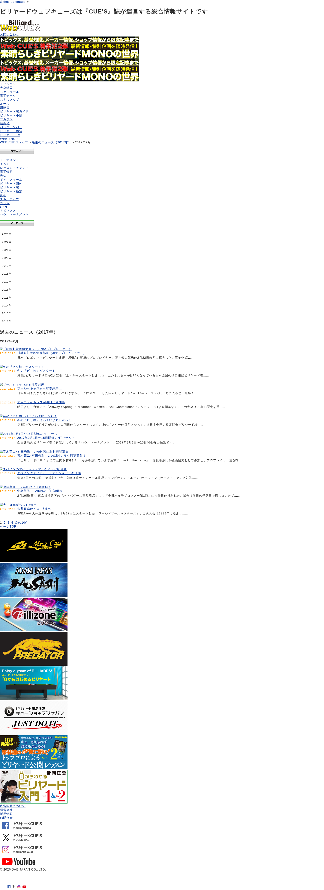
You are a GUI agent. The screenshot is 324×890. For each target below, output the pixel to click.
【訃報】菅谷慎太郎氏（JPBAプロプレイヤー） (51, 353)
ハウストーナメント (14, 214)
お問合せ (6, 817)
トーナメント (9, 160)
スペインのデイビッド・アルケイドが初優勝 (49, 473)
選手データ (8, 95)
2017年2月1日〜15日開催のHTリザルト (46, 437)
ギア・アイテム (11, 179)
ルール (5, 103)
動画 (3, 195)
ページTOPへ (10, 526)
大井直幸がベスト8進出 (34, 508)
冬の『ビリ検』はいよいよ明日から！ (44, 420)
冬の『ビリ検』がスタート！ (38, 370)
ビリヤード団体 (11, 183)
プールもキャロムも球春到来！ (39, 388)
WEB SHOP (9, 138)
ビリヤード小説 (11, 115)
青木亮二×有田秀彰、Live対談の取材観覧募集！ (51, 455)
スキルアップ (9, 99)
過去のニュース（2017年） (51, 142)
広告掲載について (13, 806)
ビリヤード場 (9, 187)
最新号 (5, 123)
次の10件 (21, 522)
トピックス (8, 84)
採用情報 (6, 813)
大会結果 (6, 87)
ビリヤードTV (10, 135)
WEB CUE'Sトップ (14, 142)
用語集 (5, 107)
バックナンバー (11, 127)
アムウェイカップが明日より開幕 (41, 402)
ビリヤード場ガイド (14, 111)
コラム (5, 203)
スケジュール (9, 91)
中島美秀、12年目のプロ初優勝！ (41, 491)
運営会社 (6, 810)
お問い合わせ (9, 34)
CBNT (4, 207)
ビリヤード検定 (11, 131)
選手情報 (6, 171)
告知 (3, 175)
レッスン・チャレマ (14, 167)
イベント (6, 163)
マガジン (6, 119)
